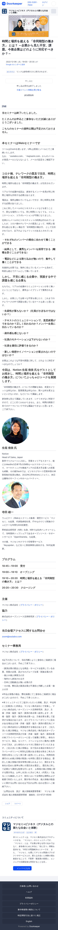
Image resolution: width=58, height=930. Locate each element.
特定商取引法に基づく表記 (29, 915)
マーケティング (19, 832)
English (29, 921)
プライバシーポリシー (29, 903)
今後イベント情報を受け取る (29, 90)
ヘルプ (29, 892)
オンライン (10, 72)
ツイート (17, 804)
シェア (7, 804)
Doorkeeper (34, 926)
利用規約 (29, 898)
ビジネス (30, 832)
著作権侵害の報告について (29, 909)
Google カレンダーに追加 (15, 64)
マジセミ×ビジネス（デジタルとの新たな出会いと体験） (28, 11)
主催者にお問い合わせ (29, 886)
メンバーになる (23, 868)
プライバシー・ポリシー (31, 605)
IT (35, 832)
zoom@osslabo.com (12, 636)
